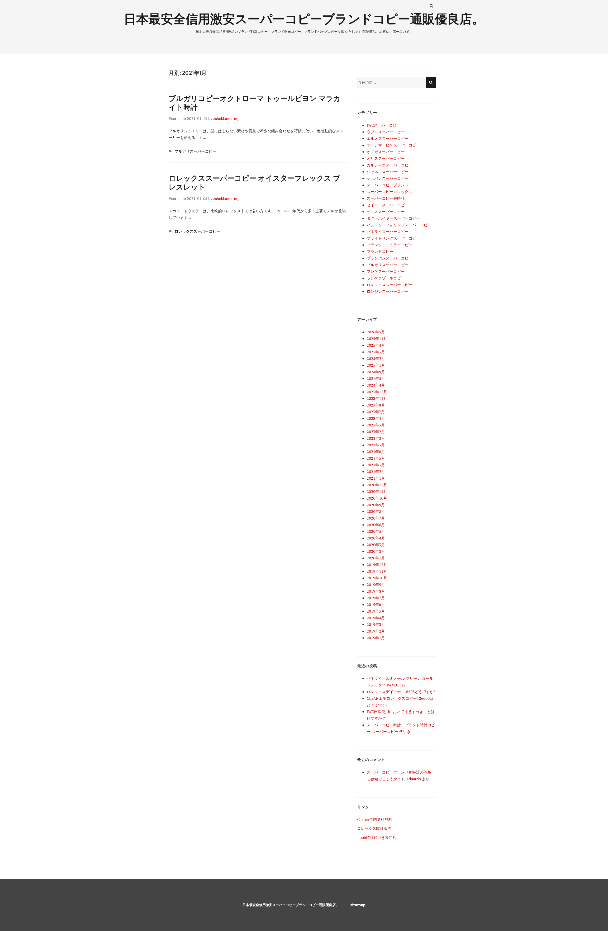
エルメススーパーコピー (387, 138)
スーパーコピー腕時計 (386, 198)
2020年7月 (376, 518)
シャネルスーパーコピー (387, 171)
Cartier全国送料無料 (374, 819)
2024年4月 (376, 385)
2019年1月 (376, 637)
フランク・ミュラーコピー (389, 244)
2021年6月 (376, 451)
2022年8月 (376, 438)
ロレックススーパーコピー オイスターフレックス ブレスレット (254, 182)
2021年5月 (376, 458)
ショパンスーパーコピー (387, 178)
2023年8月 (376, 405)
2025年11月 (377, 338)
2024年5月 (376, 378)
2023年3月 (376, 425)
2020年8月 (376, 511)
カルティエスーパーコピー (389, 165)
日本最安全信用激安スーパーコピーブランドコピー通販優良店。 (304, 19)
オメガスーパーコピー (386, 151)
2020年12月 (377, 484)
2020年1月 (376, 558)
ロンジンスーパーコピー (387, 291)
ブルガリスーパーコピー (195, 151)
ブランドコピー (380, 251)
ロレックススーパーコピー (197, 231)
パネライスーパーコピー (387, 231)
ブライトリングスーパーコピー (393, 238)
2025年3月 (376, 351)
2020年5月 (376, 531)
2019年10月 (377, 578)
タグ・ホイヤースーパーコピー (393, 218)
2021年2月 (376, 471)
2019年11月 (377, 571)
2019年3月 (376, 624)
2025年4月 (376, 345)
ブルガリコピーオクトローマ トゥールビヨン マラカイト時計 (255, 102)
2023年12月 (377, 391)
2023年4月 (376, 418)
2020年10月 (377, 498)
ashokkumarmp (226, 118)
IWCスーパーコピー (383, 125)
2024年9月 (376, 371)
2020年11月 (377, 491)
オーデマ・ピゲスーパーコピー (393, 145)
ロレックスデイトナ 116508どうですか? (401, 691)
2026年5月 (376, 332)
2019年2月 (376, 631)
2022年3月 (376, 445)
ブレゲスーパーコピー (386, 271)
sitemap (358, 905)
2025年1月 (376, 365)
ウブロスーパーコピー (386, 131)
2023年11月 (377, 398)
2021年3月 (376, 465)
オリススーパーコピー (386, 158)
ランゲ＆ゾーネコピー (386, 278)
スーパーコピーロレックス (389, 191)
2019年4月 (376, 617)
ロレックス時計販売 (374, 828)
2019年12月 (377, 564)
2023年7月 (376, 411)
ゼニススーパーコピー (386, 211)
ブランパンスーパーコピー (389, 258)
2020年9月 (376, 504)
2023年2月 (376, 431)
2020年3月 (376, 544)
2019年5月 (376, 611)
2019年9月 (376, 584)
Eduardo (414, 778)
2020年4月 (376, 538)
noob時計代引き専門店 (376, 837)
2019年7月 (376, 597)
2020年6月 (376, 524)
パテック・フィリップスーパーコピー (399, 224)
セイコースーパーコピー (387, 205)
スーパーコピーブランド (387, 185)
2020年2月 (376, 551)
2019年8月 (376, 591)
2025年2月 (376, 358)
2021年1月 (376, 478)
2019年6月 (376, 604)
